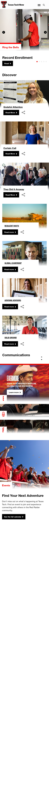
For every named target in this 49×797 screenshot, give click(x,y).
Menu (39, 4)
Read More (10, 112)
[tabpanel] (24, 37)
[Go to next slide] (41, 359)
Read (6, 63)
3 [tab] (41, 61)
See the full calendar (12, 517)
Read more (9, 232)
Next (45, 32)
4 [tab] (43, 61)
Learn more (14, 392)
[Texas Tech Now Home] (3, 4)
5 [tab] (46, 61)
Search (44, 4)
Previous (3, 32)
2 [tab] (39, 61)
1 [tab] (37, 61)
